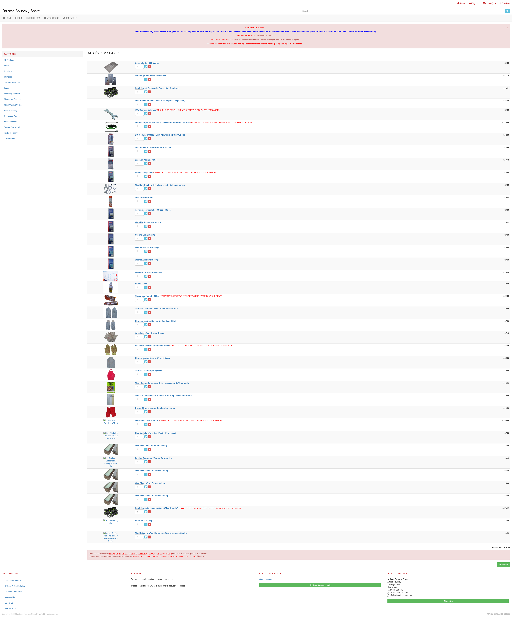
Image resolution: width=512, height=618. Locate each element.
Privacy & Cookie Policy (15, 586)
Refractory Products (12, 116)
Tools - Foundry (10, 132)
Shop (18, 18)
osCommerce (52, 614)
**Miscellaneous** (11, 138)
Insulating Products (12, 93)
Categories (32, 18)
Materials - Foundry (12, 99)
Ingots (6, 88)
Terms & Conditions (13, 591)
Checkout (505, 3)
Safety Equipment (11, 121)
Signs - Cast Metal (12, 127)
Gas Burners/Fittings (12, 82)
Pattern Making (10, 110)
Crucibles (8, 71)
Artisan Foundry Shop (26, 614)
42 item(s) (490, 3)
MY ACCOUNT (52, 18)
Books (6, 65)
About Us (9, 602)
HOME (8, 18)
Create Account (265, 579)
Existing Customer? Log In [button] (321, 585)
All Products (9, 60)
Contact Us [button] (449, 601)
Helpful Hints (10, 608)
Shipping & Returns (13, 580)
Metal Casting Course (13, 104)
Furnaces (8, 76)
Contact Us (71, 18)
